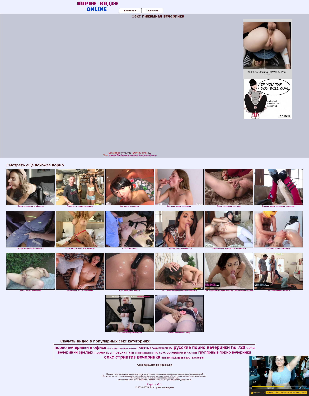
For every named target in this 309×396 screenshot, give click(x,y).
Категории (130, 10)
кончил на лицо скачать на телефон (183, 357)
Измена (112, 155)
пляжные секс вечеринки (155, 348)
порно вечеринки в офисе (80, 347)
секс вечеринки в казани (178, 352)
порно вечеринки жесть (146, 353)
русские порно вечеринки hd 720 (209, 347)
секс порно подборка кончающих (122, 348)
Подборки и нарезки (127, 155)
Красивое (144, 155)
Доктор (153, 155)
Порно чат (152, 10)
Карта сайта (154, 384)
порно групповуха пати (114, 352)
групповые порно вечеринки (224, 352)
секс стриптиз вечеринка (132, 357)
